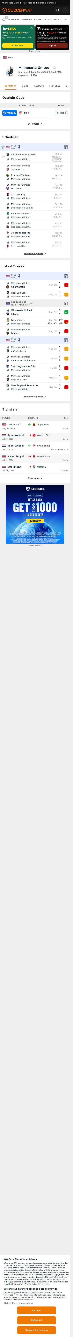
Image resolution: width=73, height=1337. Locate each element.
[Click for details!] (35, 157)
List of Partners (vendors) (18, 1303)
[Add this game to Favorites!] (3, 157)
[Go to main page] (19, 10)
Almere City (43, 435)
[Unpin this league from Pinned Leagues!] (19, 147)
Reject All (36, 1320)
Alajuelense (43, 456)
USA (10, 57)
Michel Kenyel (15, 456)
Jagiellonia (43, 424)
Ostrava (41, 466)
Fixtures (54, 85)
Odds (25, 85)
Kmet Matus (14, 466)
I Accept (36, 1310)
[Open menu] (65, 10)
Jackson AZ (14, 424)
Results (39, 85)
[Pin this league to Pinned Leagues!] (31, 303)
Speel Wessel (15, 435)
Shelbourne (43, 445)
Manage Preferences (36, 1330)
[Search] (58, 10)
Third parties (44, 1284)
